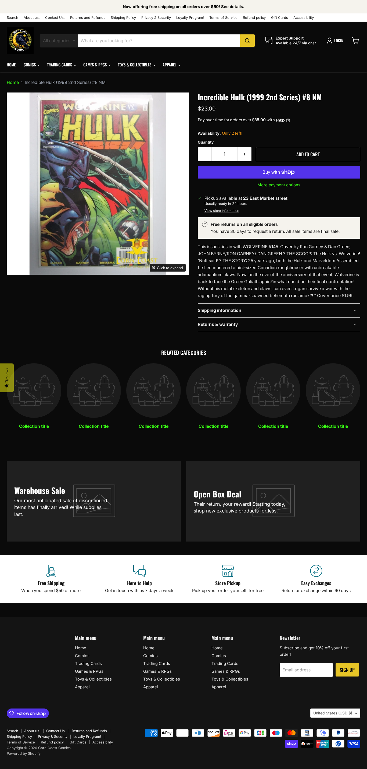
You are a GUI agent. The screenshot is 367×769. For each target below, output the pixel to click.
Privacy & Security (156, 18)
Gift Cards (279, 18)
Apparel (170, 64)
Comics (30, 64)
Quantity (206, 142)
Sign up (347, 669)
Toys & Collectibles (135, 64)
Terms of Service (223, 18)
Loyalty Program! (190, 18)
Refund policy (254, 18)
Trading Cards (60, 64)
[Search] (247, 40)
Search (12, 18)
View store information (221, 211)
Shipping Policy (123, 18)
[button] (336, 40)
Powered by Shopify (24, 753)
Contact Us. (55, 18)
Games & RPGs (95, 64)
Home (11, 64)
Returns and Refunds (87, 18)
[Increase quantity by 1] (244, 154)
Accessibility (303, 18)
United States (332, 713)
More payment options (278, 185)
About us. (32, 18)
